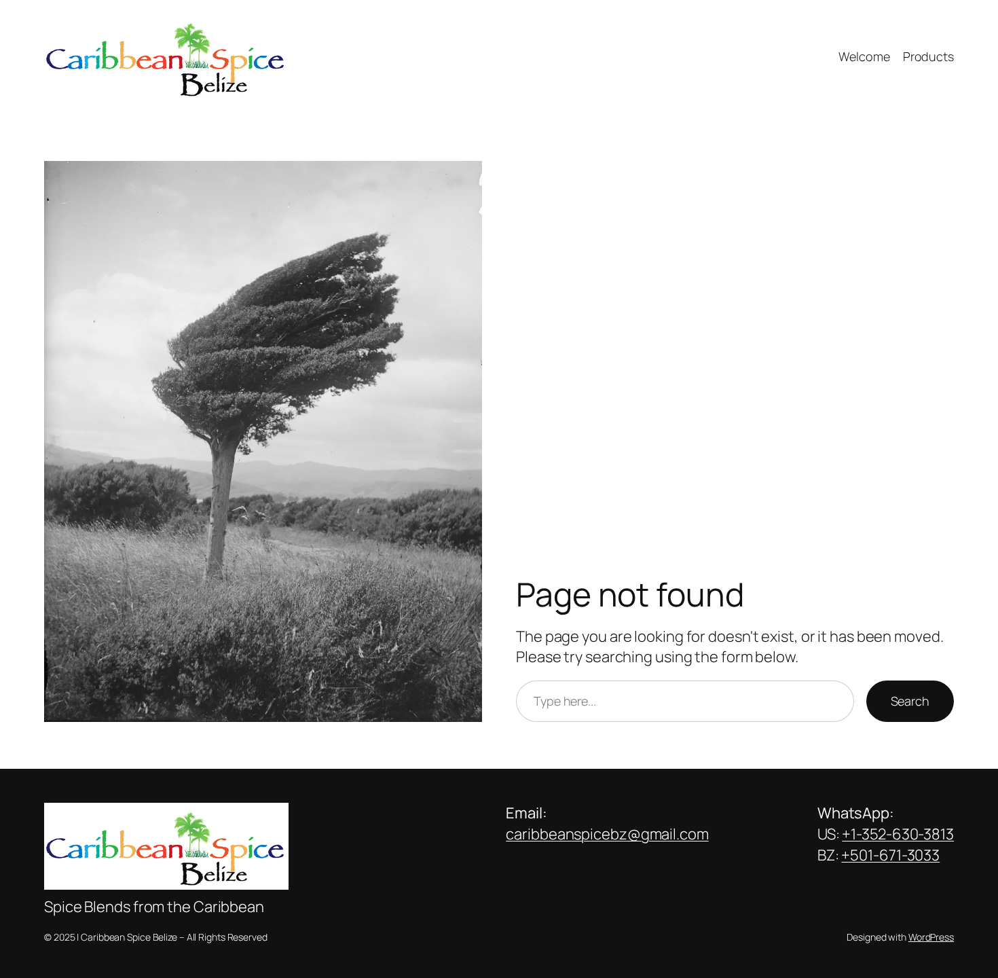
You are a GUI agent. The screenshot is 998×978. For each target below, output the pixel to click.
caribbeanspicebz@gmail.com (607, 834)
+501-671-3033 (890, 855)
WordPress (931, 936)
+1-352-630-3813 (898, 834)
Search (910, 701)
